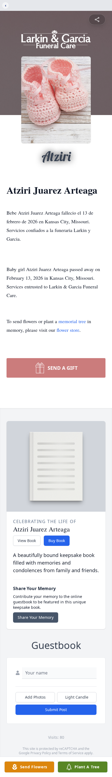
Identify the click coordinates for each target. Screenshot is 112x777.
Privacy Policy (40, 753)
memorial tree (72, 321)
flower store (68, 330)
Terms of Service (70, 753)
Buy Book (56, 540)
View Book (27, 540)
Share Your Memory (36, 617)
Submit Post (56, 709)
